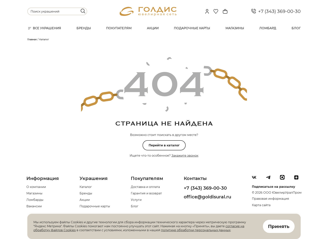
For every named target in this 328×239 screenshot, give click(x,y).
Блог (296, 28)
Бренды (83, 28)
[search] (83, 11)
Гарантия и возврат (146, 193)
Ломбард (267, 28)
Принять (278, 226)
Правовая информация (270, 198)
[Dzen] (298, 179)
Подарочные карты (192, 28)
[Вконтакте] (255, 179)
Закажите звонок (184, 155)
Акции (153, 28)
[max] (284, 179)
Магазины (235, 28)
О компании (36, 187)
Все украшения (47, 28)
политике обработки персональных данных (195, 230)
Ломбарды (34, 200)
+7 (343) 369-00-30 (278, 11)
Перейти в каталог (164, 145)
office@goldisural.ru (207, 197)
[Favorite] (216, 11)
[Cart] (225, 11)
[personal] (207, 11)
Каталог (86, 187)
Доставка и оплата (145, 187)
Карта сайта (261, 205)
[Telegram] (270, 179)
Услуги (136, 200)
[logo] (148, 15)
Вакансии (34, 206)
